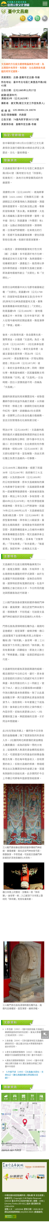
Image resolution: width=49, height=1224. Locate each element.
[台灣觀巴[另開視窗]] (13, 1176)
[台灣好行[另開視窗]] (35, 1176)
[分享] (30, 18)
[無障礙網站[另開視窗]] (10, 1216)
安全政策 (39, 1195)
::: (3, 1195)
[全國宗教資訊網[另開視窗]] (13, 1167)
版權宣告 (8, 1198)
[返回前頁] (45, 1034)
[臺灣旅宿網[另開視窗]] (35, 1167)
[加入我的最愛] (22, 18)
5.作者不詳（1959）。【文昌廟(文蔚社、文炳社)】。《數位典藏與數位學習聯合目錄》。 (24, 1075)
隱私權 (30, 1195)
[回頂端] (45, 1134)
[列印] (37, 18)
